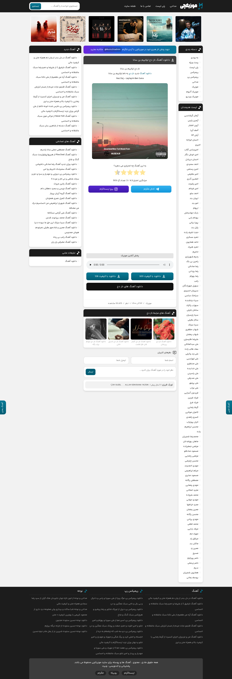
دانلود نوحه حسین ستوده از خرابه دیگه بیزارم (66, 626)
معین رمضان (192, 509)
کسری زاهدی (192, 417)
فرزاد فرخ (194, 402)
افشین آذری (192, 179)
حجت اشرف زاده (191, 232)
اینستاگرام (129, 673)
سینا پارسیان (192, 315)
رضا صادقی (193, 266)
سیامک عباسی (191, 295)
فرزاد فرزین (193, 398)
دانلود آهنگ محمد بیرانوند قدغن (61, 218)
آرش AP (194, 135)
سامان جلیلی (192, 310)
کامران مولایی (191, 412)
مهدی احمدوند (191, 466)
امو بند (195, 203)
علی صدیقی (192, 378)
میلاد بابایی (192, 529)
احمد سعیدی (192, 164)
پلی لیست (160, 6)
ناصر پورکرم (192, 558)
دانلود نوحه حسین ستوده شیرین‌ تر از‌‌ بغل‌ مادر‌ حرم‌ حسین (60, 631)
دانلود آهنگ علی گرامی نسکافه (62, 213)
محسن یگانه (192, 514)
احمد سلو (194, 193)
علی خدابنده (192, 368)
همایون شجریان (190, 572)
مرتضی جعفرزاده (190, 446)
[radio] (143, 173)
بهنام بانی (193, 218)
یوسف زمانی (192, 577)
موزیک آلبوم (192, 92)
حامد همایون (192, 242)
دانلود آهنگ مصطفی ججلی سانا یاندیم (58, 150)
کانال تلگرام (149, 189)
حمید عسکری (192, 237)
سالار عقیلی (193, 320)
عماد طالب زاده (191, 349)
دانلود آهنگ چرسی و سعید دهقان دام (59, 188)
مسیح (195, 553)
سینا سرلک (193, 325)
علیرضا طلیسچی (191, 339)
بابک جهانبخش (191, 213)
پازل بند (194, 227)
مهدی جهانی (192, 500)
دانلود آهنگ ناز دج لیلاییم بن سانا (151, 60)
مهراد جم (194, 534)
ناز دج (131, 73)
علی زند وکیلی (191, 354)
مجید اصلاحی (192, 490)
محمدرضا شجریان (190, 436)
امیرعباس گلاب (191, 150)
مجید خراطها (192, 504)
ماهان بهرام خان (190, 441)
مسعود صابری (191, 475)
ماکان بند (194, 543)
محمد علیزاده (192, 495)
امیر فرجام (193, 188)
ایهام (195, 208)
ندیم (196, 568)
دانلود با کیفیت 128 (105, 276)
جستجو (35, 6)
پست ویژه (193, 62)
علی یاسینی (192, 373)
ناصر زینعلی (192, 563)
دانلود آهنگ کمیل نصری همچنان (61, 198)
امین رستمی (192, 169)
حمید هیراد (193, 247)
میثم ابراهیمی (191, 471)
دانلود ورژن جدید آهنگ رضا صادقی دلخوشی (56, 164)
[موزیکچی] (191, 6)
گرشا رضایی (192, 407)
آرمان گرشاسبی (191, 115)
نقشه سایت (130, 6)
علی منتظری (192, 363)
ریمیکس (194, 72)
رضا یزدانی (193, 271)
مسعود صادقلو (191, 451)
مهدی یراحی (192, 519)
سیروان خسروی (191, 291)
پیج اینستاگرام (106, 189)
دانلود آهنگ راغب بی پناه (65, 237)
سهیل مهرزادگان (190, 286)
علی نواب (194, 388)
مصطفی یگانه (191, 480)
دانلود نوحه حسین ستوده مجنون (71, 620)
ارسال (90, 372)
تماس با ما (145, 6)
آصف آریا (194, 130)
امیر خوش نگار (191, 154)
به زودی (194, 58)
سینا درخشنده (191, 300)
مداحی (173, 6)
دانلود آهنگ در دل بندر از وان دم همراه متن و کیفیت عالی (175, 598)
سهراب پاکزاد (192, 305)
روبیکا (114, 673)
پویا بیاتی (193, 222)
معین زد (194, 548)
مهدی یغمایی (191, 485)
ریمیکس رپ (192, 77)
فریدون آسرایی (191, 393)
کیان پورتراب (192, 422)
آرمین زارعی (193, 120)
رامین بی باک (192, 261)
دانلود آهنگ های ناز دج (130, 287)
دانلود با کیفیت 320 (150, 276)
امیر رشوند (193, 184)
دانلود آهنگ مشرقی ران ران (64, 242)
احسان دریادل (191, 159)
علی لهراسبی (192, 359)
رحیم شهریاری (191, 257)
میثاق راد (194, 539)
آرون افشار (193, 125)
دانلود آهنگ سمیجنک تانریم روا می (60, 169)
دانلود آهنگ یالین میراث (65, 184)
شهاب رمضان (192, 334)
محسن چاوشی (191, 461)
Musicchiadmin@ (112, 49)
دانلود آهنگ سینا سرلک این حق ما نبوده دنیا (55, 222)
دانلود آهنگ (146, 73)
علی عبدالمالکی (191, 344)
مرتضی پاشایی (191, 456)
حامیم (195, 252)
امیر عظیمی (192, 174)
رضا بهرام (194, 276)
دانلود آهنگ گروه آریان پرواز (63, 193)
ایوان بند (194, 198)
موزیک (149, 303)
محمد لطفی (192, 524)
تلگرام (101, 673)
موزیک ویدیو (192, 97)
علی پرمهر (193, 383)
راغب (196, 281)
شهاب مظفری (191, 329)
